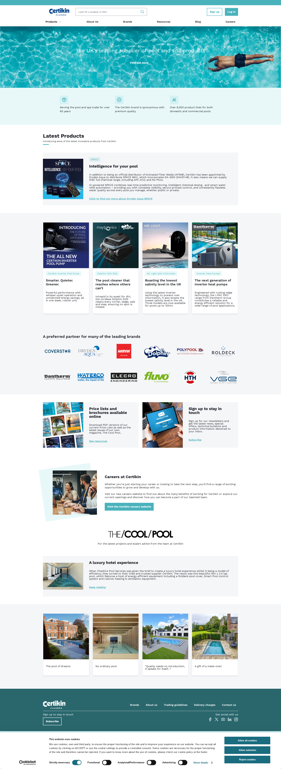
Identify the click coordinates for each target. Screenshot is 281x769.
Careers (230, 21)
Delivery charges (204, 704)
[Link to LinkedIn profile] (230, 719)
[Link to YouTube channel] (223, 719)
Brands (127, 21)
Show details (200, 762)
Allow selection (247, 750)
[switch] (106, 762)
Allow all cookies (247, 740)
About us (151, 704)
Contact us (229, 704)
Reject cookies (247, 759)
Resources (163, 21)
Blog (198, 21)
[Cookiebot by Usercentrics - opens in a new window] (27, 762)
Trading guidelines (175, 704)
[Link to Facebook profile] (210, 719)
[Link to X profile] (217, 719)
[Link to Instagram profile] (236, 719)
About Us (92, 21)
